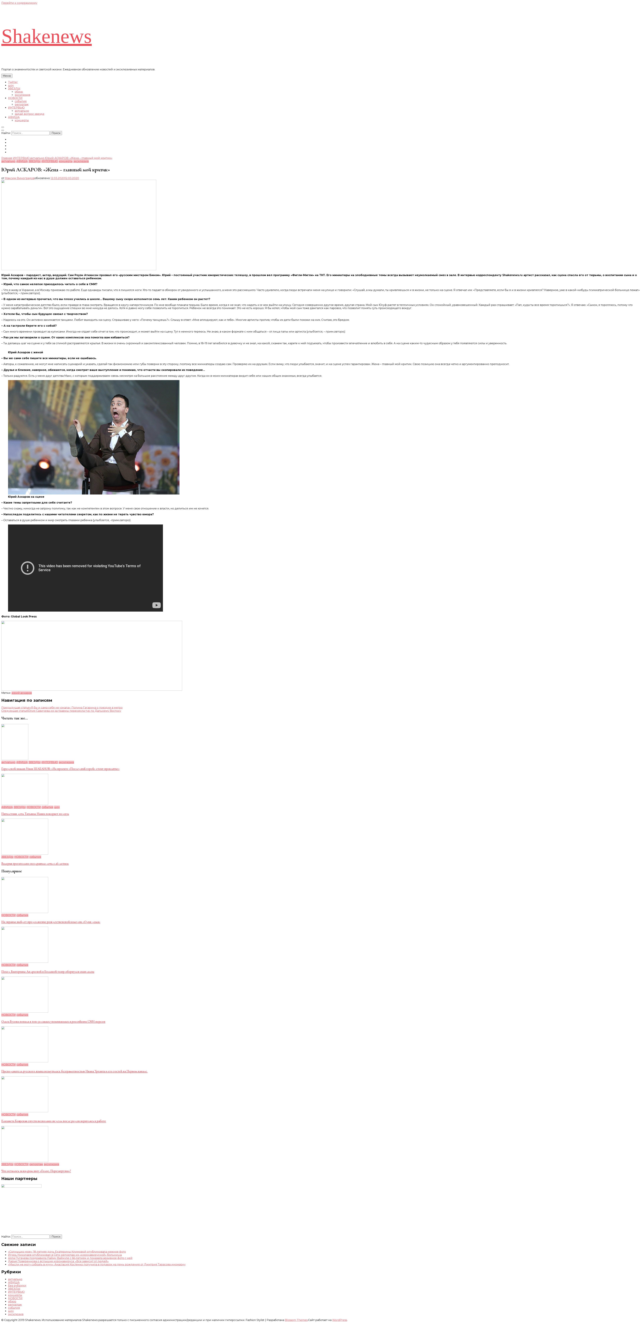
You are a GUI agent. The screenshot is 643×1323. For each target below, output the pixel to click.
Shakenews (46, 36)
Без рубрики (17, 1285)
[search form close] (2, 130)
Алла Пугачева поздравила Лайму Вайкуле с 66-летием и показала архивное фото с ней (70, 1258)
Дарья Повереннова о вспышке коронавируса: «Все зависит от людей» (58, 1261)
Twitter (13, 82)
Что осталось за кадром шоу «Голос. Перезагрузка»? (36, 1171)
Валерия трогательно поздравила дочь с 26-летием (35, 863)
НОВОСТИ (15, 98)
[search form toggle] (2, 127)
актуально (22, 110)
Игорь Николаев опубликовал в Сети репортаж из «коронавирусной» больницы (65, 1254)
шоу (11, 85)
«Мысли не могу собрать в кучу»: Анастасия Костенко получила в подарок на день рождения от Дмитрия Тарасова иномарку (97, 1264)
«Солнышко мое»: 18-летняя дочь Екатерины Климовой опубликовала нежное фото (67, 1251)
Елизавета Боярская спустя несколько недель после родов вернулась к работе (53, 1121)
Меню (7, 75)
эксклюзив (22, 94)
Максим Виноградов (19, 178)
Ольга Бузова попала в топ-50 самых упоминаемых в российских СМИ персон (53, 1021)
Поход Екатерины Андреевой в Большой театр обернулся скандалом (47, 971)
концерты (22, 120)
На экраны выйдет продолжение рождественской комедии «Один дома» (50, 922)
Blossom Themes (296, 1320)
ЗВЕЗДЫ (14, 88)
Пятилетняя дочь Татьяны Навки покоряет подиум (35, 814)
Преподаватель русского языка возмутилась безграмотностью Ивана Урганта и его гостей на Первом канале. (74, 1071)
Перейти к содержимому (19, 3)
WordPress (339, 1320)
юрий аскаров (22, 692)
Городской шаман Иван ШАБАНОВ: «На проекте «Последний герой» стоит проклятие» (60, 769)
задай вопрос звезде (29, 114)
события (21, 101)
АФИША (14, 117)
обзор (19, 91)
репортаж (21, 104)
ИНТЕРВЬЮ (16, 107)
